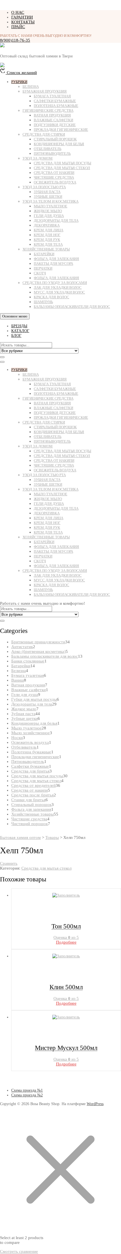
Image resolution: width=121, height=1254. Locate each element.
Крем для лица (48, 230)
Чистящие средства (54, 177)
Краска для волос (51, 297)
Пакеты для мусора (53, 263)
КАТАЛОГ (20, 331)
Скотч (40, 273)
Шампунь (43, 302)
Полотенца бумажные (56, 106)
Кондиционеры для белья (59, 144)
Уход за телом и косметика (51, 201)
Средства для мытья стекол (62, 168)
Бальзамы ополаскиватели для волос (72, 306)
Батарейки (44, 254)
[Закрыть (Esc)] (102, 6)
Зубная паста (47, 192)
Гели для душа (49, 216)
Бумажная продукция (45, 91)
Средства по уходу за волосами (55, 283)
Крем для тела (48, 244)
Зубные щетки (48, 196)
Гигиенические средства (48, 110)
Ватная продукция (52, 115)
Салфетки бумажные (55, 101)
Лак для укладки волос (58, 287)
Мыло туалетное (50, 206)
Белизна (31, 86)
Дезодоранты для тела (56, 220)
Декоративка (47, 225)
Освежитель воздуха (55, 182)
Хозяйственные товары (46, 249)
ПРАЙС (18, 26)
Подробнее (66, 942)
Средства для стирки (44, 134)
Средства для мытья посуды (62, 163)
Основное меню (14, 316)
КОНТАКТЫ (23, 22)
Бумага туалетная (52, 96)
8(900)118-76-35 (15, 40)
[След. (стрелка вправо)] (111, 627)
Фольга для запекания (56, 259)
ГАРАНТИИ (22, 17)
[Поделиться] (90, 6)
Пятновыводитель (52, 153)
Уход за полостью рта (44, 187)
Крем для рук (47, 240)
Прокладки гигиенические (61, 129)
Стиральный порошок (55, 139)
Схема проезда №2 (27, 1095)
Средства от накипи (54, 173)
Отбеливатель (47, 149)
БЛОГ (16, 335)
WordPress (95, 1104)
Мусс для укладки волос (59, 292)
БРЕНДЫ (19, 326)
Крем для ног (47, 235)
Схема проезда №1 (27, 1090)
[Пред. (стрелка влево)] (10, 627)
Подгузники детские (55, 125)
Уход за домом (38, 158)
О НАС (17, 12)
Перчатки (43, 268)
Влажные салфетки (53, 120)
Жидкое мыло (48, 211)
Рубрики (19, 82)
